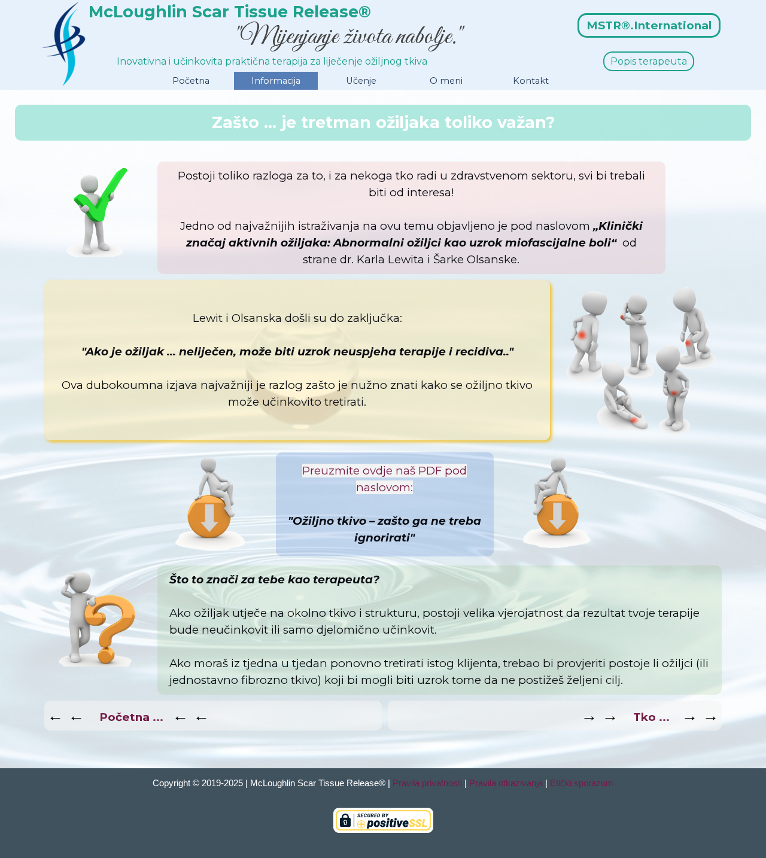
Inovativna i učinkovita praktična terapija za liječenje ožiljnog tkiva (272, 61)
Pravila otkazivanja (506, 783)
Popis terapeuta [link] (648, 61)
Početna (190, 80)
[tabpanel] (383, 123)
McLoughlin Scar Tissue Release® (230, 12)
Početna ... (131, 717)
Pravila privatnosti (427, 783)
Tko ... (651, 717)
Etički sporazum (581, 783)
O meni (446, 80)
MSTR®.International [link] (649, 25)
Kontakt (531, 80)
